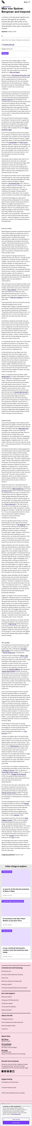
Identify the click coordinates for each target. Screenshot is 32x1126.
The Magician (21, 524)
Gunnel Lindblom (14, 669)
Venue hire (5, 978)
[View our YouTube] (13, 1072)
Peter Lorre (23, 142)
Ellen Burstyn (14, 746)
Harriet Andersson (9, 652)
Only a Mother (11, 290)
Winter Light (24, 656)
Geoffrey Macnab (8, 44)
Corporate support (7, 1003)
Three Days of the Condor (10, 772)
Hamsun (16, 815)
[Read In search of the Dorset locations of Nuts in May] (16, 883)
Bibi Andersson (23, 428)
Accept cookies (16, 1122)
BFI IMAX (5, 1050)
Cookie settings (16, 1119)
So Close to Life (7, 490)
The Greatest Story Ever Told (20, 75)
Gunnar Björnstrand (21, 392)
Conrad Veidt (13, 142)
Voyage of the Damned (18, 774)
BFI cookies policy (16, 1114)
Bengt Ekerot (6, 376)
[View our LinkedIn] (10, 1072)
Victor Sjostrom (10, 504)
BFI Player (5, 1039)
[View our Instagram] (8, 1072)
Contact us (5, 1029)
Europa (11, 835)
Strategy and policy (7, 1019)
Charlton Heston (7, 99)
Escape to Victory (8, 770)
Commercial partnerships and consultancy (14, 988)
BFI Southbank (6, 1044)
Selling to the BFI (7, 984)
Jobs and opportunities (8, 1025)
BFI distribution (6, 971)
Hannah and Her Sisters (9, 793)
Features (5, 53)
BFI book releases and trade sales (12, 981)
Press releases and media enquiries (12, 1022)
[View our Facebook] (5, 1072)
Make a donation (7, 1010)
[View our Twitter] (2, 1072)
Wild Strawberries (18, 489)
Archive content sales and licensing (12, 974)
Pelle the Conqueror (16, 297)
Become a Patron (7, 997)
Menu (26, 2)
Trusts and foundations (9, 1007)
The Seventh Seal (13, 183)
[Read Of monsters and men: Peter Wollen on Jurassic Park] (16, 913)
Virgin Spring (12, 624)
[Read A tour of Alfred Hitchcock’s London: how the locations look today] (16, 943)
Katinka (26, 803)
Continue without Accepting (25, 1106)
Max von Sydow (15, 72)
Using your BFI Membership (10, 1000)
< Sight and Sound (6, 6)
